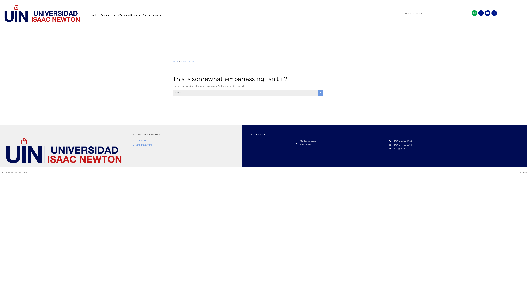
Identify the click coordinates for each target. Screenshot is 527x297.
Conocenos (107, 15)
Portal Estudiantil (413, 13)
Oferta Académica (127, 15)
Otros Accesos (150, 15)
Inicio (94, 15)
